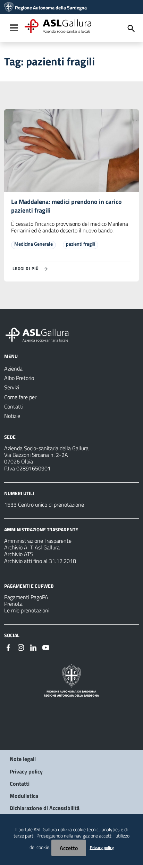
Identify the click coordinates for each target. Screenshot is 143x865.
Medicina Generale (33, 243)
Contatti (20, 783)
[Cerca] (131, 28)
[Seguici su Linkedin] (33, 647)
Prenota (13, 604)
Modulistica (24, 796)
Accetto (69, 848)
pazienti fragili (80, 243)
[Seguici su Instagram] (21, 647)
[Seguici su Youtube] (46, 647)
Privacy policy (26, 771)
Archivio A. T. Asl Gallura (32, 547)
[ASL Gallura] (9, 7)
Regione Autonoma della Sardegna (51, 7)
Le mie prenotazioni (26, 610)
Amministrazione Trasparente (38, 541)
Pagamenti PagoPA (26, 597)
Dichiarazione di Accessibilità (44, 808)
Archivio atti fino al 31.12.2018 (40, 561)
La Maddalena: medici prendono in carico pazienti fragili (66, 206)
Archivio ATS (18, 554)
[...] (40, 334)
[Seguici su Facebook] (8, 647)
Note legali (23, 759)
